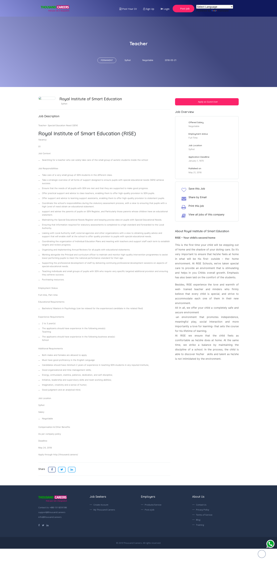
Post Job (185, 8)
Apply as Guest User (207, 101)
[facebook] (39, 525)
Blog (198, 519)
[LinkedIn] (47, 525)
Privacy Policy (202, 509)
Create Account (100, 504)
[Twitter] (43, 525)
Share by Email (198, 197)
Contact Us (201, 504)
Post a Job (149, 509)
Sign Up (149, 8)
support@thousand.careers (51, 512)
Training (200, 524)
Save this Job (197, 188)
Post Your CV (129, 8)
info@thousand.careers (50, 517)
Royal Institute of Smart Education (90, 98)
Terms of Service (204, 514)
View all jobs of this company (206, 214)
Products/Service (153, 504)
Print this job (196, 205)
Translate (223, 10)
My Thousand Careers (104, 509)
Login (166, 8)
